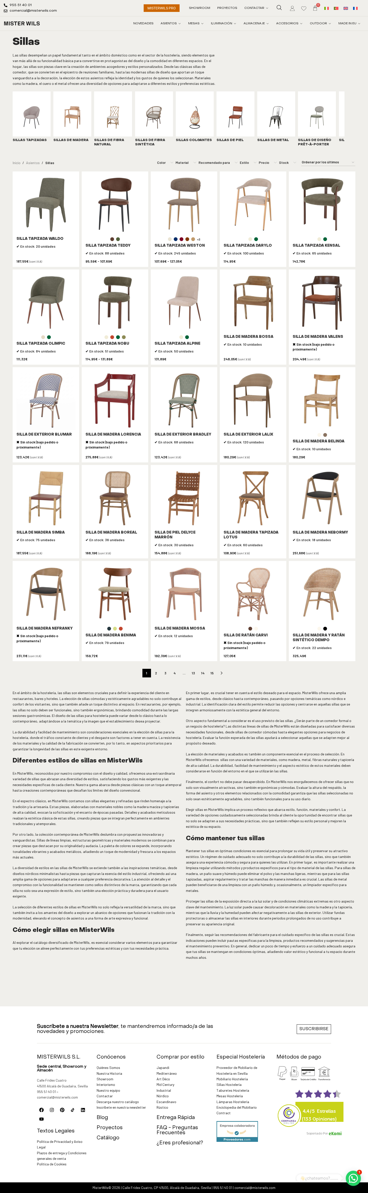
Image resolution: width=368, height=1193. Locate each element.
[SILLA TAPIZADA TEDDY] (114, 204)
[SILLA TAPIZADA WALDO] (45, 204)
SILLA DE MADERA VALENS (318, 337)
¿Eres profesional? (180, 1143)
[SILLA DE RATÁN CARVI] (253, 594)
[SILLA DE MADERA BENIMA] (114, 594)
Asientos (33, 163)
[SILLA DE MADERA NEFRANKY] (45, 594)
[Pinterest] (62, 1109)
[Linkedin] (83, 1109)
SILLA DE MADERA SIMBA (40, 532)
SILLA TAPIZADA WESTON (180, 245)
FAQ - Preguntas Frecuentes (177, 1130)
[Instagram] (51, 1109)
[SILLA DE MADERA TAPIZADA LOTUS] (253, 498)
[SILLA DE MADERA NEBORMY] (322, 498)
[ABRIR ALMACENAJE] (267, 23)
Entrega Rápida (176, 1117)
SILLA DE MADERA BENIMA (110, 635)
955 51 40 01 (46, 1091)
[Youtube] (41, 1119)
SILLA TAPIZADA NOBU (107, 343)
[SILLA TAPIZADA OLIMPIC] (45, 302)
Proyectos (110, 1127)
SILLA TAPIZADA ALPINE (177, 343)
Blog (102, 1117)
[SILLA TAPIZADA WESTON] (184, 204)
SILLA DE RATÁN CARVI (246, 635)
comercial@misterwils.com (57, 1097)
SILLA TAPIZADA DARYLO (248, 245)
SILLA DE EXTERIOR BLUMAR (44, 434)
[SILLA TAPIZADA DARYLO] (253, 204)
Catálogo (108, 1138)
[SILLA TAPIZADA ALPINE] (184, 302)
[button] (353, 1178)
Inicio (16, 163)
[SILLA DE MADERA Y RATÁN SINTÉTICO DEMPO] (322, 594)
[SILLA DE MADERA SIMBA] (45, 498)
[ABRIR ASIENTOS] (179, 23)
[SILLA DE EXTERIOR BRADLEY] (184, 400)
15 (212, 673)
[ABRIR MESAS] (202, 23)
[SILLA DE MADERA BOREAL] (114, 498)
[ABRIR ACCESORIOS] (301, 23)
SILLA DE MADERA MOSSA (180, 628)
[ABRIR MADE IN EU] (359, 23)
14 (203, 673)
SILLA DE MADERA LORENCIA (113, 434)
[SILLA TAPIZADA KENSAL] (322, 204)
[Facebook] (41, 1109)
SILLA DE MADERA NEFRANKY (44, 628)
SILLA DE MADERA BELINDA (318, 441)
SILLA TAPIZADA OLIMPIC (40, 343)
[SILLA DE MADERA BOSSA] (253, 302)
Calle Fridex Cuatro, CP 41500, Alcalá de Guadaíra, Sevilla (166, 1187)
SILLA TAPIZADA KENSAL (316, 245)
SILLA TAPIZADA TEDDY (108, 245)
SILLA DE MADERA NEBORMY (320, 532)
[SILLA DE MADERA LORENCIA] (114, 400)
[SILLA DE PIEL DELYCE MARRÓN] (184, 498)
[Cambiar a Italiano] (326, 8)
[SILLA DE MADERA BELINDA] (322, 400)
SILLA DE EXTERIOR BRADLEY (183, 434)
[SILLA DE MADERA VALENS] (322, 302)
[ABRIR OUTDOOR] (329, 23)
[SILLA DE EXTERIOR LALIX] (253, 400)
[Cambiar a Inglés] (346, 8)
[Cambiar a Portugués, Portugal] (336, 8)
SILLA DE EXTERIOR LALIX (248, 434)
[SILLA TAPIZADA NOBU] (114, 302)
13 (193, 673)
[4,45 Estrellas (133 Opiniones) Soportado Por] (289, 1112)
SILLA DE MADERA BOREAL (111, 532)
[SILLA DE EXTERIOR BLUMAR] (45, 400)
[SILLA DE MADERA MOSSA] (184, 594)
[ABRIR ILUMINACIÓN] (234, 23)
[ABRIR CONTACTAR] (267, 8)
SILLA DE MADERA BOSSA (248, 337)
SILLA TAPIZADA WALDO (39, 239)
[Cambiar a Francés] (355, 8)
